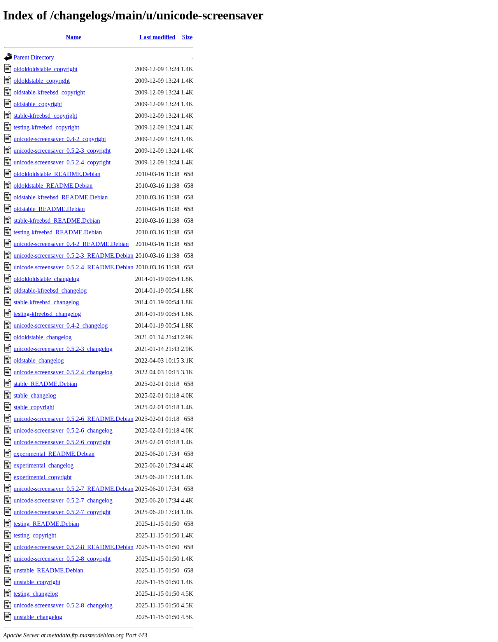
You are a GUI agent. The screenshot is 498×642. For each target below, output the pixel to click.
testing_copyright (35, 535)
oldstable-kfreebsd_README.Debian (61, 197)
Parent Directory (34, 57)
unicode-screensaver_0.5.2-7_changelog (63, 500)
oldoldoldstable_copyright (45, 69)
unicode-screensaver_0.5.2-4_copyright (62, 162)
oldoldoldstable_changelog (46, 279)
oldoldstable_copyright (42, 80)
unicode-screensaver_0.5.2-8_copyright (62, 558)
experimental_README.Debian (54, 453)
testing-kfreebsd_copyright (46, 127)
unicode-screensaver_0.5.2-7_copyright (62, 512)
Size (187, 37)
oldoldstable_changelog (43, 337)
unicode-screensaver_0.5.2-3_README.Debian (73, 255)
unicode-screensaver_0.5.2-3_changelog (63, 348)
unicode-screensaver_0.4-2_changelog (61, 325)
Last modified (157, 37)
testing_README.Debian (46, 523)
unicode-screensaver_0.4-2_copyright (60, 139)
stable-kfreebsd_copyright (45, 115)
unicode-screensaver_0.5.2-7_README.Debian (73, 488)
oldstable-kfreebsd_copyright (49, 92)
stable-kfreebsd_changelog (46, 302)
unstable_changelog (38, 617)
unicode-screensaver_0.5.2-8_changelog (63, 605)
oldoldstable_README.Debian (53, 185)
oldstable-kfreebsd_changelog (50, 290)
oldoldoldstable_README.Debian (57, 174)
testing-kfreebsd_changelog (47, 314)
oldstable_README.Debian (49, 209)
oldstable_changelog (39, 360)
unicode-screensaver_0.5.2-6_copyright (62, 442)
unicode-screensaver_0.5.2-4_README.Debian (73, 267)
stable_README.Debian (45, 383)
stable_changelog (35, 395)
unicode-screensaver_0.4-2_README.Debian (71, 244)
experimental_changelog (44, 465)
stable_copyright (34, 407)
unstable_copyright (37, 582)
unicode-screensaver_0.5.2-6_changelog (63, 430)
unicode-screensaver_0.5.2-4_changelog (63, 372)
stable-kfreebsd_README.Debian (57, 220)
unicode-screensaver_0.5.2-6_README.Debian (73, 418)
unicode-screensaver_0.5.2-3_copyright (62, 150)
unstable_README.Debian (48, 570)
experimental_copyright (43, 477)
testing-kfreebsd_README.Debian (58, 232)
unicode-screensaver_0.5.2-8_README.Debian (73, 547)
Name (73, 37)
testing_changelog (36, 593)
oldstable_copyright (38, 104)
